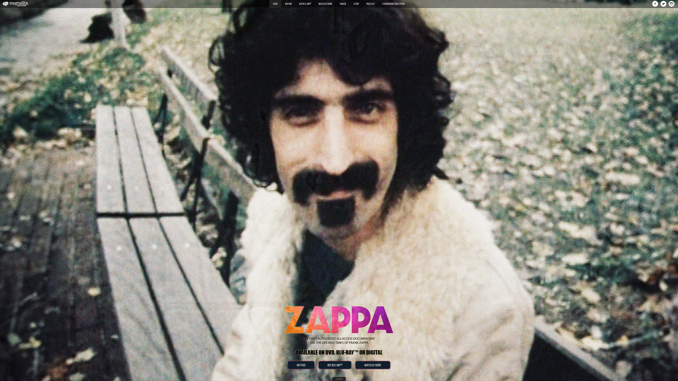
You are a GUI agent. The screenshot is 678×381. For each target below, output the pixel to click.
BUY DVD (301, 365)
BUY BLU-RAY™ (335, 365)
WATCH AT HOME (372, 365)
